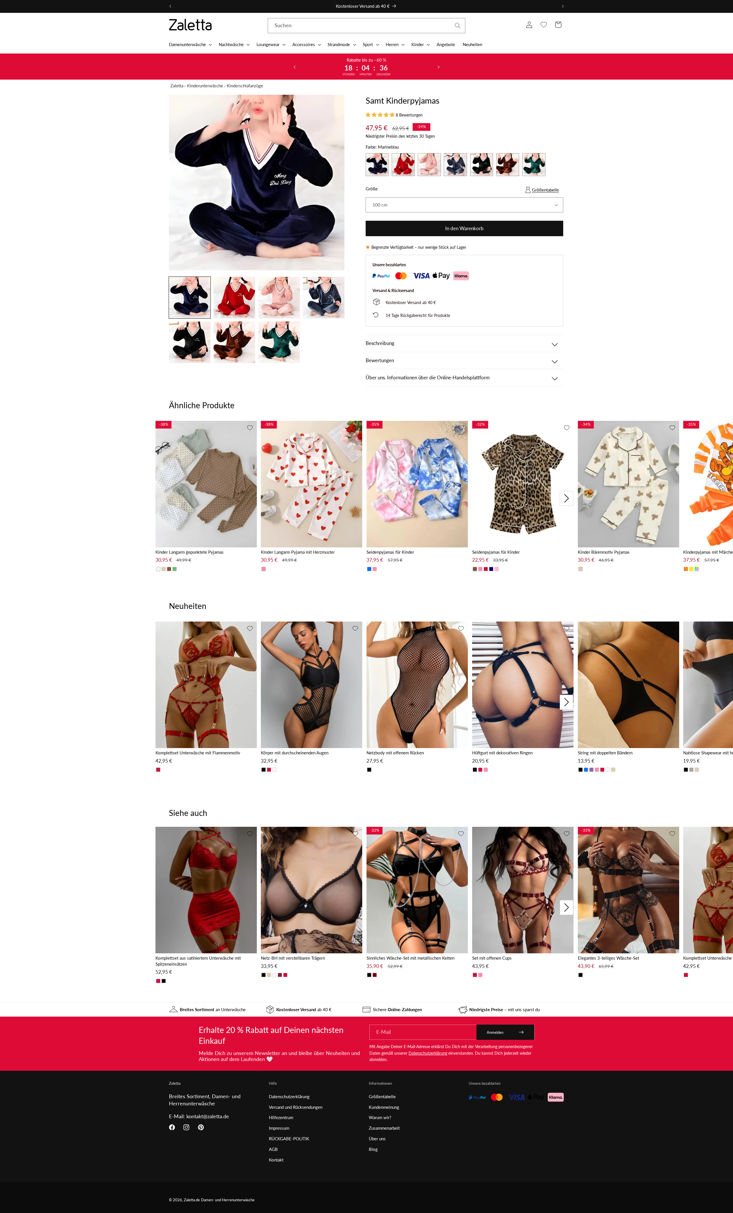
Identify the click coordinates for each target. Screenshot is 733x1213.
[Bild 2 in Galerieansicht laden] (234, 297)
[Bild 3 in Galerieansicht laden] (279, 297)
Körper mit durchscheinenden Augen (294, 752)
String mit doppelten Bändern (605, 752)
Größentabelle (545, 189)
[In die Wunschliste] (250, 428)
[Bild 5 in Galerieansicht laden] (189, 342)
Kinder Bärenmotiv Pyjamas (604, 552)
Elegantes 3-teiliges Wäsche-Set (608, 957)
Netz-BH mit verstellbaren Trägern (293, 957)
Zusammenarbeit (384, 1128)
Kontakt (276, 1159)
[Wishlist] (543, 24)
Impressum (279, 1128)
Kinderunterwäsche (205, 85)
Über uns (377, 1138)
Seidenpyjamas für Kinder (390, 552)
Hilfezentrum (281, 1117)
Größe (372, 188)
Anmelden (495, 1032)
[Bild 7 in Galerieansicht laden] (279, 342)
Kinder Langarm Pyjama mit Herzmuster (298, 552)
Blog (373, 1149)
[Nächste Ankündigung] (562, 6)
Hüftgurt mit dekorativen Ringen (502, 752)
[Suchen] (457, 25)
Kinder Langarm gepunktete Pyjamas (189, 552)
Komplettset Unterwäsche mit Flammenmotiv (197, 752)
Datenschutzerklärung (428, 1053)
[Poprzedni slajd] (294, 66)
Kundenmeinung (384, 1107)
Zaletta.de (192, 1200)
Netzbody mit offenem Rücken (395, 752)
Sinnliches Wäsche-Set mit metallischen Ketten (410, 957)
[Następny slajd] (438, 66)
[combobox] (366, 25)
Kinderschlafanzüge (245, 85)
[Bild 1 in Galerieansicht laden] (189, 297)
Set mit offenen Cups (492, 957)
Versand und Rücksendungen (295, 1107)
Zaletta (176, 85)
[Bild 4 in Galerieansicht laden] (323, 297)
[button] (190, 44)
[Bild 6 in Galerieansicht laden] (234, 342)
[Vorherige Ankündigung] (170, 6)
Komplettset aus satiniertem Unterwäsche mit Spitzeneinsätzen (198, 961)
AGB (273, 1149)
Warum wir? (380, 1117)
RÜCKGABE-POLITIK (289, 1138)
